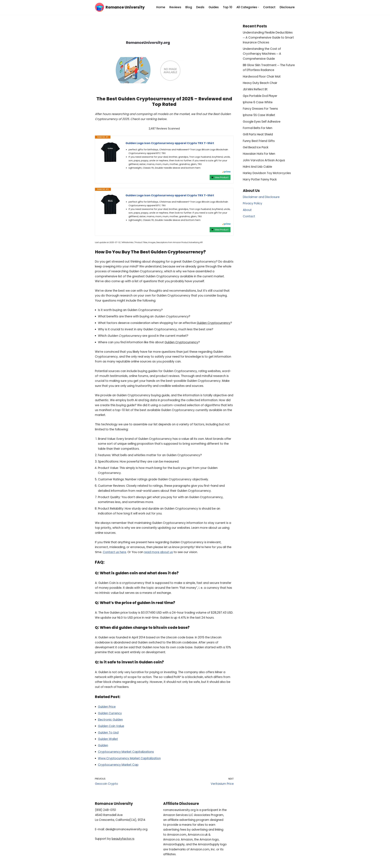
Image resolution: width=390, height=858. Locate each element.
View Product (222, 177)
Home (160, 7)
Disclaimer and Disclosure (261, 197)
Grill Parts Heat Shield (258, 134)
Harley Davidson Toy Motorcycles (267, 173)
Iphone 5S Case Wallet (259, 115)
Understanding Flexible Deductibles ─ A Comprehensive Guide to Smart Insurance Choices (268, 37)
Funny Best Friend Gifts (259, 141)
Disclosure (287, 7)
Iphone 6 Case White (258, 102)
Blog (188, 7)
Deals (200, 7)
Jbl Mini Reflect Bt (255, 89)
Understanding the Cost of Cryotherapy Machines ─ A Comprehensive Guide (262, 54)
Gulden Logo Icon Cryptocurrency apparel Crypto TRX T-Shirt (170, 143)
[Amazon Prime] (226, 172)
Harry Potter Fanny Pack (260, 179)
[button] (258, 7)
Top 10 (227, 7)
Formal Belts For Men (257, 128)
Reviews (175, 7)
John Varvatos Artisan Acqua (264, 160)
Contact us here (114, 552)
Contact (269, 7)
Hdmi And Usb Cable (257, 167)
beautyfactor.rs (123, 839)
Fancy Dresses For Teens (260, 109)
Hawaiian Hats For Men (259, 154)
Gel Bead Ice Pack (255, 147)
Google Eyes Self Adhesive (261, 122)
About (247, 210)
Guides (214, 7)
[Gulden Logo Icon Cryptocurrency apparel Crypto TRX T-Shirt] (110, 152)
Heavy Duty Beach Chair (260, 83)
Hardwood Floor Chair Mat (262, 76)
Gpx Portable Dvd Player (260, 96)
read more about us (158, 552)
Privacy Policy (252, 203)
